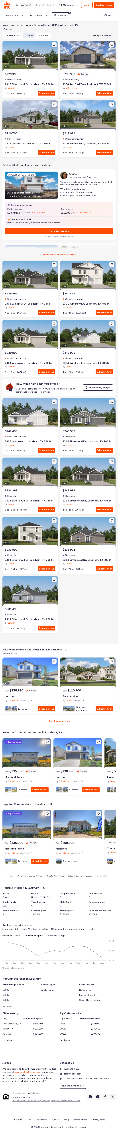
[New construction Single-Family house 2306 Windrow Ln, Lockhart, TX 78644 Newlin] (88, 115)
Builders (43, 35)
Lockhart (89, 876)
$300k (6, 989)
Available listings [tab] (56, 935)
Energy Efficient (87, 995)
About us (17, 1119)
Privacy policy (98, 1119)
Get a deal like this (59, 231)
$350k (6, 995)
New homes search (26, 876)
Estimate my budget (100, 387)
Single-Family (47, 989)
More (9, 1006)
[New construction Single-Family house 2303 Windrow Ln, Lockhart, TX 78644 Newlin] (30, 335)
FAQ (29, 1119)
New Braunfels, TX (12, 1023)
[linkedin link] (98, 1097)
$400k (6, 1000)
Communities (13, 35)
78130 (63, 1023)
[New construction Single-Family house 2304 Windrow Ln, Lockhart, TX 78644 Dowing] (88, 335)
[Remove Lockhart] (30, 5)
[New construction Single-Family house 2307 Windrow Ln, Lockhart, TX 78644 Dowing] (30, 413)
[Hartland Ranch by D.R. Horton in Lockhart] (26, 753)
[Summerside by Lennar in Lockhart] (88, 673)
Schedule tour (46, 93)
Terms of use (80, 1119)
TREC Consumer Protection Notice (65, 1100)
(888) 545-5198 (71, 1068)
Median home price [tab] (34, 935)
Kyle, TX (7, 1033)
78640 (63, 1028)
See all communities (59, 721)
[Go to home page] (7, 5)
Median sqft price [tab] (11, 935)
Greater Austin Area (55, 876)
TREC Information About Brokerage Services (31, 1100)
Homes (29, 35)
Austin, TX (8, 1028)
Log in (87, 5)
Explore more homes (73, 1085)
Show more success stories (59, 254)
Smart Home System (89, 1000)
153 (4, 905)
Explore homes (104, 5)
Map (110, 15)
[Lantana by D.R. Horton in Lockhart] (30, 673)
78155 (63, 1033)
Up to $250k (36, 15)
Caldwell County (75, 876)
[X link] (112, 1097)
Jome (12, 876)
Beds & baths (13, 15)
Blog (66, 1119)
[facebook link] (105, 1097)
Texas (40, 876)
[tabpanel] (59, 951)
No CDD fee (85, 989)
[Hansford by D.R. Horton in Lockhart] (77, 825)
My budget (68, 5)
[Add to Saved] (54, 44)
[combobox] (44, 5)
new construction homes (27, 1072)
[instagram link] (90, 1097)
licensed (21, 1093)
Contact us (41, 1119)
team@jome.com (72, 1073)
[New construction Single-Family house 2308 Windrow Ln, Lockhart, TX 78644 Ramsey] (30, 276)
